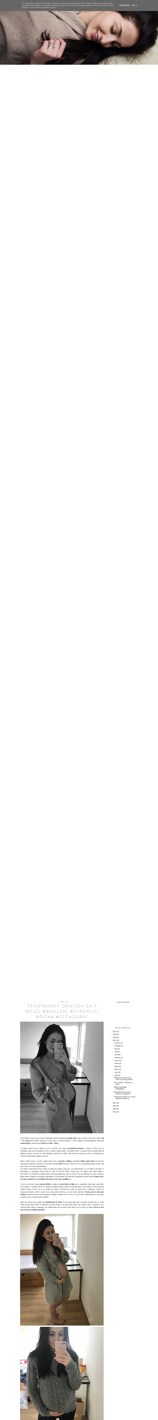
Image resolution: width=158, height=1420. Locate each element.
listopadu (118, 1046)
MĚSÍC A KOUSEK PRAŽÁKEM (120, 1088)
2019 (114, 1037)
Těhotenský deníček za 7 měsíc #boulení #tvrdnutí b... (125, 1098)
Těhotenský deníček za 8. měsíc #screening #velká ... (124, 1079)
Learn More (124, 5)
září (116, 1052)
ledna (117, 1075)
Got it (134, 5)
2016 (114, 1106)
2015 (114, 1109)
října (116, 1049)
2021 (114, 1031)
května (117, 1063)
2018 (114, 1040)
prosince (118, 1043)
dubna (117, 1066)
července (118, 1057)
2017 (114, 1103)
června (117, 1060)
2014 (114, 1112)
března (117, 1069)
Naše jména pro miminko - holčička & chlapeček (123, 1093)
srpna (117, 1054)
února (117, 1072)
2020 (114, 1034)
